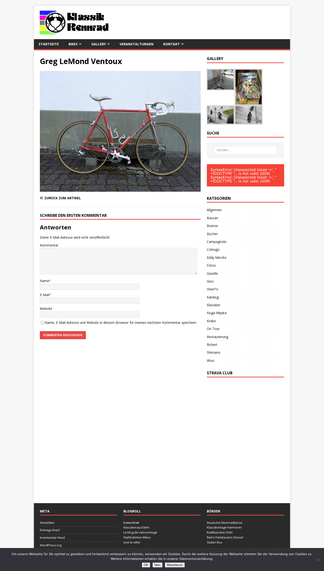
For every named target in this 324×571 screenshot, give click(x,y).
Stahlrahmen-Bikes (137, 537)
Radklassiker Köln (220, 532)
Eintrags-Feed (50, 530)
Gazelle (212, 273)
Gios (210, 281)
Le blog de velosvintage (140, 532)
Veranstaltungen (136, 44)
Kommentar (49, 245)
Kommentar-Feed (52, 537)
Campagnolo (217, 241)
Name (44, 281)
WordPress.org (50, 545)
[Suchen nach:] (245, 150)
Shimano (213, 352)
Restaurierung (217, 336)
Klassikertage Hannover (224, 527)
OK (146, 565)
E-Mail (44, 294)
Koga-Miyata (217, 313)
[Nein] (318, 559)
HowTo (212, 289)
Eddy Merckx (216, 257)
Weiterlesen (175, 565)
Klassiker (213, 305)
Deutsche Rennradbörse (224, 522)
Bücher (212, 234)
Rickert (212, 344)
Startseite (49, 44)
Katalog (213, 297)
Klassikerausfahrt (136, 527)
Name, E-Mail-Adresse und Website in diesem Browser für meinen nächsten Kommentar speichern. (121, 322)
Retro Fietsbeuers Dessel (225, 537)
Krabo (211, 321)
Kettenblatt (131, 522)
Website (46, 308)
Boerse (212, 225)
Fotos (211, 265)
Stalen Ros (214, 542)
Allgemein (214, 210)
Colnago (213, 249)
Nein (157, 565)
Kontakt (171, 44)
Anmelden (47, 522)
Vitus (210, 360)
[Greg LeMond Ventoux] (120, 188)
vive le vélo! (131, 542)
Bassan (212, 218)
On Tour (213, 328)
